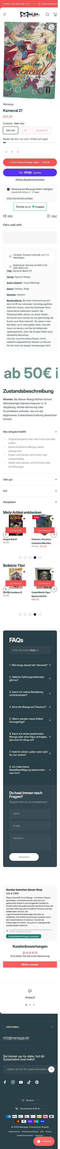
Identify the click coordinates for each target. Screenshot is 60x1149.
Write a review (28, 976)
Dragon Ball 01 (10, 542)
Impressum (38, 1148)
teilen (10, 216)
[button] (19, 560)
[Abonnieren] (49, 1081)
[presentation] (6, 537)
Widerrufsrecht (13, 1144)
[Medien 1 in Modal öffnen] (51, 27)
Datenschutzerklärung (29, 1144)
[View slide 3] (32, 1017)
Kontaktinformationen (24, 1148)
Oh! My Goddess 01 (12, 595)
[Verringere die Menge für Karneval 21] (6, 152)
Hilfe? (54, 216)
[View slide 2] (29, 1017)
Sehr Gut (10, 130)
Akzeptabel (42, 130)
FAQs (32, 652)
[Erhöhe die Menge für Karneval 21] (18, 152)
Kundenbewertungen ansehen (23, 948)
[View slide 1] (25, 1017)
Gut (25, 130)
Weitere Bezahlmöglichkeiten (30, 179)
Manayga (8, 104)
